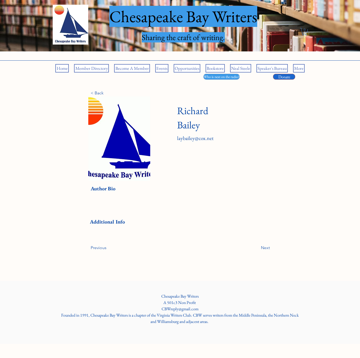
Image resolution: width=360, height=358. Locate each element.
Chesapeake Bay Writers (180, 296)
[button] (304, 32)
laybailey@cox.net (195, 138)
